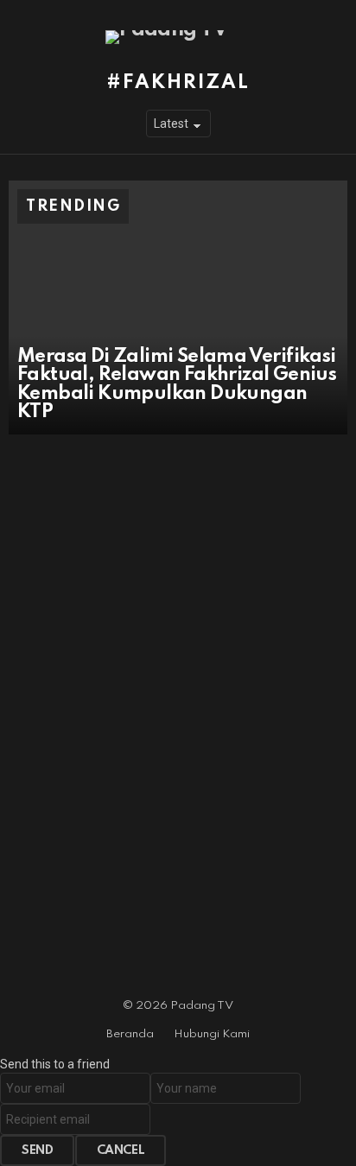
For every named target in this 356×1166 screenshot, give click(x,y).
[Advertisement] (178, 647)
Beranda (130, 1034)
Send (37, 1150)
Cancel (121, 1150)
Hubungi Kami (212, 1034)
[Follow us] (337, 37)
